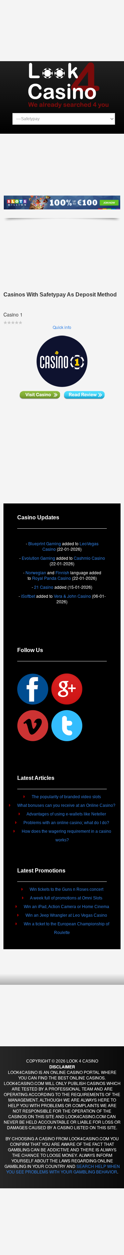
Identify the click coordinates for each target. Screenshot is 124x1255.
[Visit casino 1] (40, 394)
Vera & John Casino (72, 596)
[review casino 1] (84, 394)
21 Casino (43, 587)
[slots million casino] (62, 205)
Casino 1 (13, 314)
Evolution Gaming (38, 558)
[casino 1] (62, 361)
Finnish (62, 572)
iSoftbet (28, 596)
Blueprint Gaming (44, 543)
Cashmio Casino (89, 558)
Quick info (62, 327)
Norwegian (35, 572)
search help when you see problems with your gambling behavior (63, 1168)
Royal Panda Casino (51, 578)
